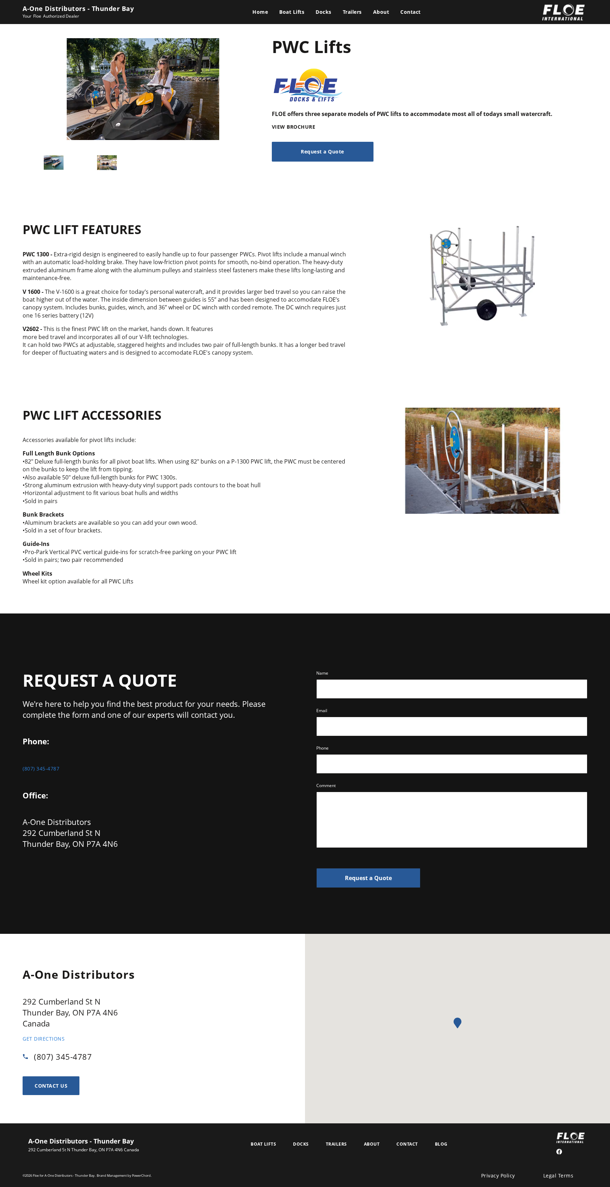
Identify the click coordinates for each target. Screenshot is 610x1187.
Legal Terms (558, 1175)
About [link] (381, 11)
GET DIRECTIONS (44, 1038)
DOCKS (301, 1144)
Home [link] (260, 11)
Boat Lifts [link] (291, 11)
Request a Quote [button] (322, 151)
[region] (185, 303)
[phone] (28, 1056)
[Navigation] (336, 12)
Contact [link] (410, 11)
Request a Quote (368, 878)
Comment (326, 785)
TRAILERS (336, 1144)
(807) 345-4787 (41, 768)
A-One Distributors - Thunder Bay (78, 8)
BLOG (441, 1144)
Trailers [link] (352, 11)
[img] (481, 275)
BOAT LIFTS (263, 1144)
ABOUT (372, 1144)
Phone (322, 748)
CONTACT (407, 1144)
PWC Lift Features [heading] (82, 229)
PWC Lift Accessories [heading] (92, 415)
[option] (53, 162)
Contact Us (51, 1085)
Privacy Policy (498, 1175)
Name (322, 673)
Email (321, 711)
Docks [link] (323, 11)
